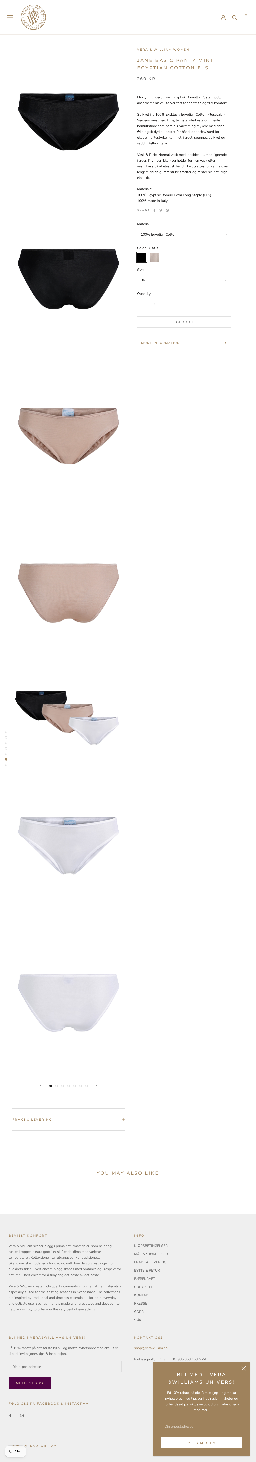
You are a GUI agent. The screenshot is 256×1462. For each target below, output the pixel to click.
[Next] (96, 1086)
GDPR (139, 1311)
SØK (138, 1320)
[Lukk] (244, 1368)
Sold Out (184, 322)
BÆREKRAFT (144, 1278)
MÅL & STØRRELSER (151, 1254)
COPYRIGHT (144, 1287)
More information (160, 343)
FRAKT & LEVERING (32, 1119)
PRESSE (140, 1303)
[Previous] (41, 1086)
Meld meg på (202, 1443)
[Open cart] (246, 17)
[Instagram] (22, 1415)
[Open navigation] (11, 17)
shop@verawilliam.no (151, 1348)
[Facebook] (154, 210)
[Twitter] (161, 210)
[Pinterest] (167, 210)
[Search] (235, 17)
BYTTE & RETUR (147, 1270)
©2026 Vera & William (34, 1446)
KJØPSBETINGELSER (151, 1245)
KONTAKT (142, 1295)
